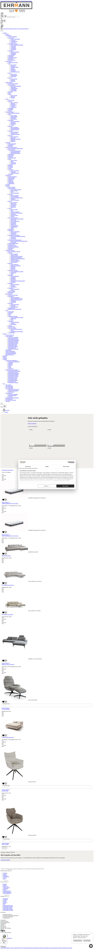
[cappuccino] (3, 787)
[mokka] (5, 840)
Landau (4, 900)
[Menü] (2, 13)
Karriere (4, 874)
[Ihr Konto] (2, 25)
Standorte (5, 875)
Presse (4, 878)
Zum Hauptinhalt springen (6, 1)
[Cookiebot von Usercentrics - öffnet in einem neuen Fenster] (68, 462)
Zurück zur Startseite (32, 423)
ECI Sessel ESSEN (6, 709)
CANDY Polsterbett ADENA (8, 737)
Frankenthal (5, 898)
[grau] (7, 787)
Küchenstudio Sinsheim (8, 909)
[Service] (1, 18)
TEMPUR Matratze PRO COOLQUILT (10, 503)
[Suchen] (2, 16)
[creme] (3, 705)
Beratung (5, 884)
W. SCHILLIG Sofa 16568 (7, 614)
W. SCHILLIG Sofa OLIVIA (8, 585)
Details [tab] (47, 466)
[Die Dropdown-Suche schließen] (5, 16)
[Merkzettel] (2, 23)
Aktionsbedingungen (7, 892)
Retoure (4, 889)
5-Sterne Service (6, 887)
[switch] (4, 942)
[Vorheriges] (2, 30)
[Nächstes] (2, 404)
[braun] (3, 840)
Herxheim (5, 902)
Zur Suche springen (15, 1)
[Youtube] (3, 931)
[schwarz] (8, 787)
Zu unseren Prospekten (5, 860)
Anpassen (46, 486)
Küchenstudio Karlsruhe (8, 906)
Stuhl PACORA (5, 790)
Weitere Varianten (5, 502)
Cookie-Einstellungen (7, 938)
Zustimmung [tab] (28, 466)
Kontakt (4, 885)
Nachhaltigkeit (6, 876)
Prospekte (5, 873)
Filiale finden (3, 946)
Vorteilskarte (5, 888)
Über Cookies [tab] (66, 466)
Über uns (5, 877)
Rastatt (4, 903)
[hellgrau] (5, 705)
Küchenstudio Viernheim (8, 910)
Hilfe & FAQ (5, 886)
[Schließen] (1, 940)
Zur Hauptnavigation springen (26, 1)
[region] (47, 659)
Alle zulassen (65, 486)
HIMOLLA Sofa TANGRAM (8, 664)
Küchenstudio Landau (7, 907)
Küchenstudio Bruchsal (8, 905)
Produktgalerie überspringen (7, 470)
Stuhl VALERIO (5, 844)
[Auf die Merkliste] (4, 500)
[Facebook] (1, 931)
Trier (4, 904)
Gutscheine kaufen (7, 891)
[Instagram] (4, 931)
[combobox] (13, 17)
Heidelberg (5, 899)
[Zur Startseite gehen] (16, 11)
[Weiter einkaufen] (4, 406)
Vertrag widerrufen (7, 893)
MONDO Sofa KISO (6, 555)
